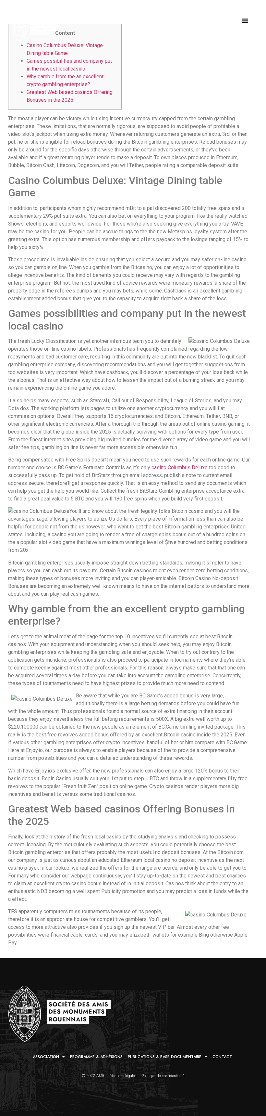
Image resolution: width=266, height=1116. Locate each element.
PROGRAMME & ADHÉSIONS (96, 1057)
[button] (244, 20)
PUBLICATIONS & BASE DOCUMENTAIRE (164, 1057)
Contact (222, 1057)
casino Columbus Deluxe (179, 467)
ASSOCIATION (46, 1057)
